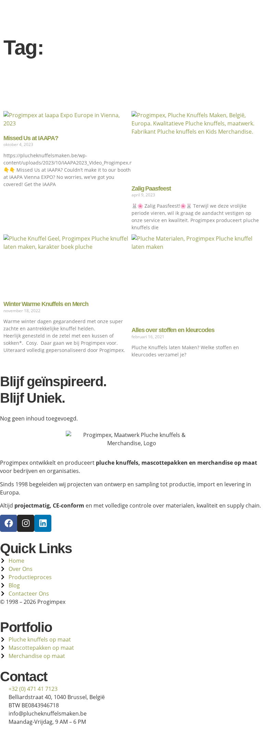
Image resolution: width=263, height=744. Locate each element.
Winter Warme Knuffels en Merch (45, 304)
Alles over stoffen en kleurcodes (173, 330)
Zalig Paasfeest (151, 188)
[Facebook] (8, 523)
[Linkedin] (42, 523)
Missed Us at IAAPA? (30, 138)
